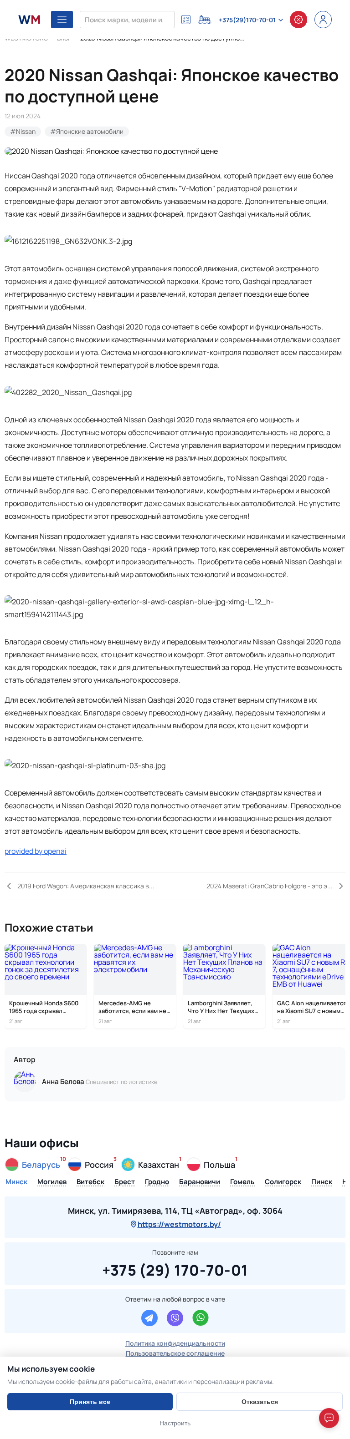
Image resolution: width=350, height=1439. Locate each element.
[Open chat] (329, 1418)
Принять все (90, 1401)
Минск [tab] (16, 1182)
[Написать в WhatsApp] (200, 1318)
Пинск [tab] (321, 1182)
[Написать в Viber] (175, 1318)
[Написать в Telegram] (149, 1318)
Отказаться (260, 1401)
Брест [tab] (124, 1182)
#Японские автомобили (87, 131)
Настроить (175, 1423)
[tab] (32, 1164)
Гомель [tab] (242, 1182)
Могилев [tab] (52, 1182)
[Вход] (323, 19)
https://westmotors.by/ (179, 1224)
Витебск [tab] (90, 1182)
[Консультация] (298, 19)
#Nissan (23, 131)
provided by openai (36, 851)
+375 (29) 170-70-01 (175, 1268)
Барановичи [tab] (199, 1182)
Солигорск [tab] (283, 1182)
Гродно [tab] (157, 1182)
